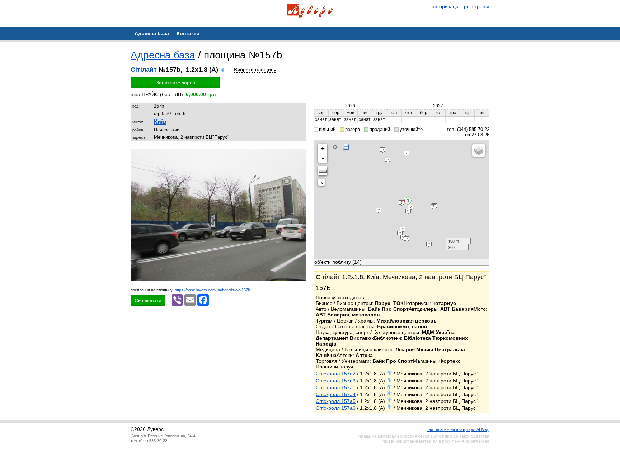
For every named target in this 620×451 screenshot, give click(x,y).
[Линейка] (322, 170)
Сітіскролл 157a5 (336, 401)
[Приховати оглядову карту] (322, 183)
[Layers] (478, 150)
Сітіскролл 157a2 (336, 373)
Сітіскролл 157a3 (336, 381)
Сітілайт (144, 69)
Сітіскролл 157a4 (336, 394)
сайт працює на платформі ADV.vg (458, 429)
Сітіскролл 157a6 (336, 408)
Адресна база (163, 55)
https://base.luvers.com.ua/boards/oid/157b (212, 290)
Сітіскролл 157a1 (336, 387)
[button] (300, 155)
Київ (160, 122)
